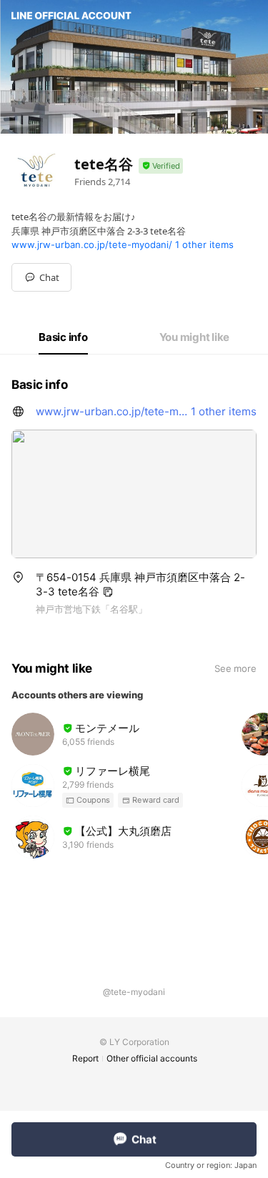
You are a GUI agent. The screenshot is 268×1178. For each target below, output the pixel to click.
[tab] (63, 337)
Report (85, 1058)
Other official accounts (151, 1058)
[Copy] (107, 592)
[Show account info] (161, 166)
